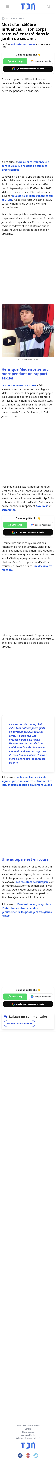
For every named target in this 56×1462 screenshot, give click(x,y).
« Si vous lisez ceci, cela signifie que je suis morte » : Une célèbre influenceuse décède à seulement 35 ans (27, 781)
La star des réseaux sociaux (19, 385)
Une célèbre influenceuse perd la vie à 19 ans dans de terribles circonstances (25, 165)
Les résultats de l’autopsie (32, 882)
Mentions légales (28, 1435)
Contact (28, 1429)
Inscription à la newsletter (28, 1425)
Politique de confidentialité (28, 1438)
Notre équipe (28, 1432)
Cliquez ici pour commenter (19, 1023)
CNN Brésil (42, 506)
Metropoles (8, 509)
